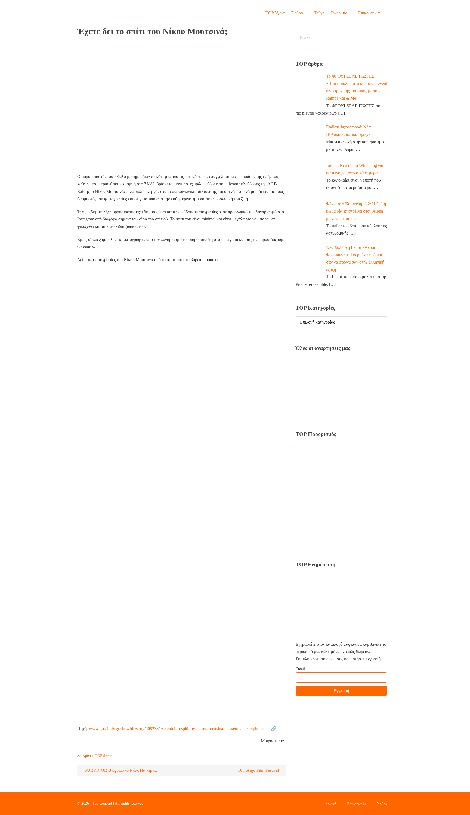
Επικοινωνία (369, 13)
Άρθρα (297, 13)
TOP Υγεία (275, 13)
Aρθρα (87, 756)
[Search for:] (341, 37)
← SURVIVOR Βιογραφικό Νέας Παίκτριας (118, 770)
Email (300, 669)
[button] (388, 13)
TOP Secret (104, 756)
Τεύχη (319, 13)
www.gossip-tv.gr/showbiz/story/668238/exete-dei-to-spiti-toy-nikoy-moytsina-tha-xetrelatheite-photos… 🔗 (182, 728)
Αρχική (330, 803)
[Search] (380, 38)
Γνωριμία (339, 13)
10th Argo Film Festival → (261, 770)
